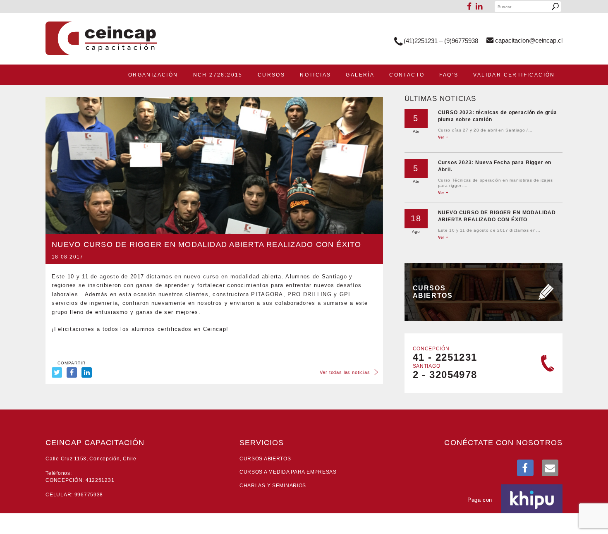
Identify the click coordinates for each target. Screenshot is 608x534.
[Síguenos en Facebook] (469, 5)
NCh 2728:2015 (218, 75)
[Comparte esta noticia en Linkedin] (86, 372)
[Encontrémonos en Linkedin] (479, 5)
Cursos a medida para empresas (288, 472)
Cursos (271, 75)
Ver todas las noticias (345, 372)
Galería (360, 75)
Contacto (406, 75)
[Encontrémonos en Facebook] (525, 468)
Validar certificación (514, 75)
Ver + (443, 137)
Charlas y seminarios (272, 486)
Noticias (315, 75)
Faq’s (448, 75)
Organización (153, 75)
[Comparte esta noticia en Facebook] (72, 372)
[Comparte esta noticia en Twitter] (57, 372)
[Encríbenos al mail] (550, 468)
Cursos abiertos (265, 459)
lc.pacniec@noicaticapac (529, 40)
